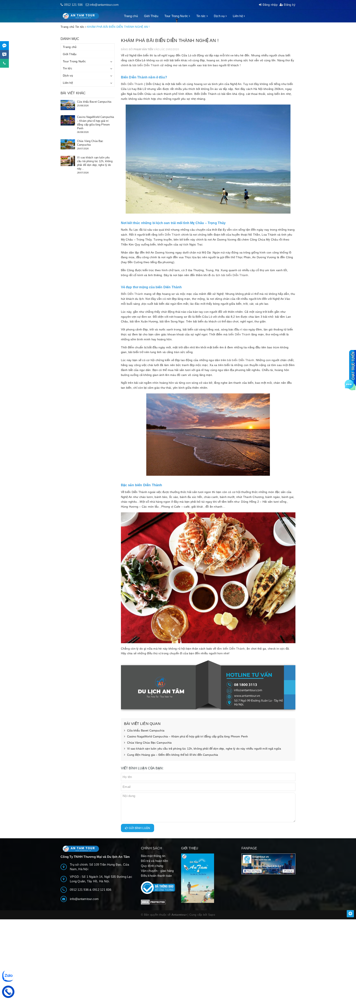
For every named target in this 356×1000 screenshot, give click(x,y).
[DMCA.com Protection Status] (153, 901)
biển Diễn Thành (169, 234)
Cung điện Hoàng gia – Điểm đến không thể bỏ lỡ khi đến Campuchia (172, 754)
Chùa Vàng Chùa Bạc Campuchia (149, 742)
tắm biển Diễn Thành (231, 648)
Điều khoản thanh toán (156, 875)
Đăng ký (289, 4)
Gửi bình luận (139, 828)
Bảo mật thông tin (153, 856)
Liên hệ (238, 16)
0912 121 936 (73, 4)
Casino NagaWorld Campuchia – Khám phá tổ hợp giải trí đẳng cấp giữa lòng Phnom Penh (187, 736)
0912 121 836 (102, 889)
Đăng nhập (270, 4)
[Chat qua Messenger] (4, 54)
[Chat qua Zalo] (4, 45)
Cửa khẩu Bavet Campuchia (145, 730)
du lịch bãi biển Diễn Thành (230, 275)
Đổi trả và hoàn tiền (154, 861)
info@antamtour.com (104, 4)
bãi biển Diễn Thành (145, 65)
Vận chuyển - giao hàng (157, 870)
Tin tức (201, 16)
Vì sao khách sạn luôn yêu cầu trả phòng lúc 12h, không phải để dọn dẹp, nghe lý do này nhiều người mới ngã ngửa (204, 748)
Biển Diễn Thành (132, 84)
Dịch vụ (220, 16)
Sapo (211, 914)
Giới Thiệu (151, 16)
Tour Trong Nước (176, 16)
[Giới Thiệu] (208, 878)
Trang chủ (131, 16)
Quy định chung (152, 865)
